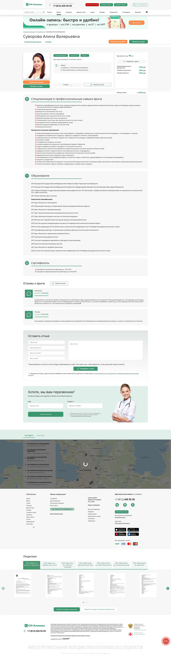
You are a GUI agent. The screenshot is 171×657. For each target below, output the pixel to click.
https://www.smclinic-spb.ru (122, 523)
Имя (29, 402)
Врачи (59, 12)
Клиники (138, 12)
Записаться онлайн (92, 5)
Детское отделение (94, 509)
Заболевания (30, 522)
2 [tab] (86, 602)
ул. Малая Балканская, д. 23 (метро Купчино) (74, 70)
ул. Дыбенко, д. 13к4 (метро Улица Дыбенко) (74, 67)
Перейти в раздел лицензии (66, 609)
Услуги (49, 12)
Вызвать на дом (138, 42)
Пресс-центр (30, 517)
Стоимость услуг (31, 512)
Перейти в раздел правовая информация (99, 609)
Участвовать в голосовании (140, 630)
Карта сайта (54, 505)
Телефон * (70, 402)
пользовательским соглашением (104, 373)
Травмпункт (91, 521)
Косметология (92, 514)
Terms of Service (102, 653)
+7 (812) (125, 499)
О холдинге (126, 12)
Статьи (28, 519)
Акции (92, 12)
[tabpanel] (22, 585)
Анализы (69, 12)
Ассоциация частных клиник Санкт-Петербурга (139, 633)
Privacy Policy (92, 653)
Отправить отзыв (87, 369)
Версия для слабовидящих (63, 509)
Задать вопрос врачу (56, 514)
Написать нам (122, 512)
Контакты (29, 515)
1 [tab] (83, 602)
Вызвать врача (106, 5)
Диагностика (81, 12)
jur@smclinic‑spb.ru (120, 517)
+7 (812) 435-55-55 (62, 5)
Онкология (91, 518)
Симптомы (29, 524)
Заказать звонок (121, 5)
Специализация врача (32, 42)
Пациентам (113, 12)
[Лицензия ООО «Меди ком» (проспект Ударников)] (23, 585)
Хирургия (91, 511)
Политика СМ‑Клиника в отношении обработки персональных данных (70, 635)
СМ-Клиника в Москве (57, 503)
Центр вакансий (55, 501)
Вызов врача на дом (94, 516)
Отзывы (102, 12)
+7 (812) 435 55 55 (36, 630)
